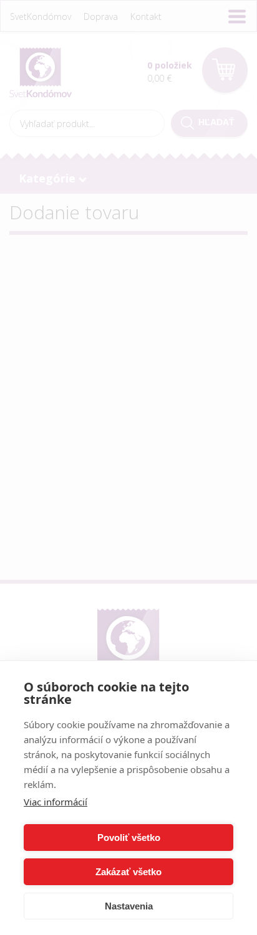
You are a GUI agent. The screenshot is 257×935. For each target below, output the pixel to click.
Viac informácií (55, 801)
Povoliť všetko (128, 837)
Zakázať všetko (128, 871)
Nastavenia (129, 906)
